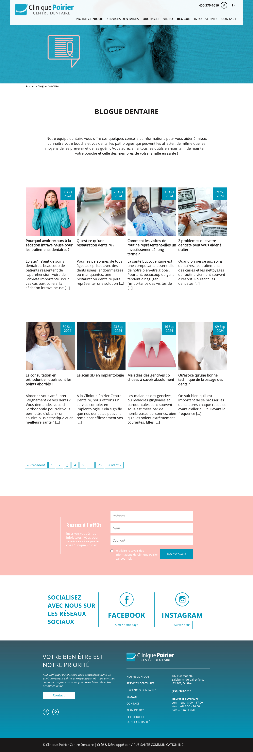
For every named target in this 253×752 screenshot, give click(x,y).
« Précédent (36, 465)
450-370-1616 (209, 5)
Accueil (30, 86)
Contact (228, 19)
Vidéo (168, 19)
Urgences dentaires (141, 690)
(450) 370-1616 (181, 691)
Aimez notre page (126, 625)
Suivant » (114, 465)
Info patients (205, 19)
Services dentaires (123, 19)
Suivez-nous (182, 625)
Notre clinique (89, 19)
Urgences (151, 19)
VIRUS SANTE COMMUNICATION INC (157, 745)
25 (100, 465)
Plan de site (135, 710)
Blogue (183, 19)
